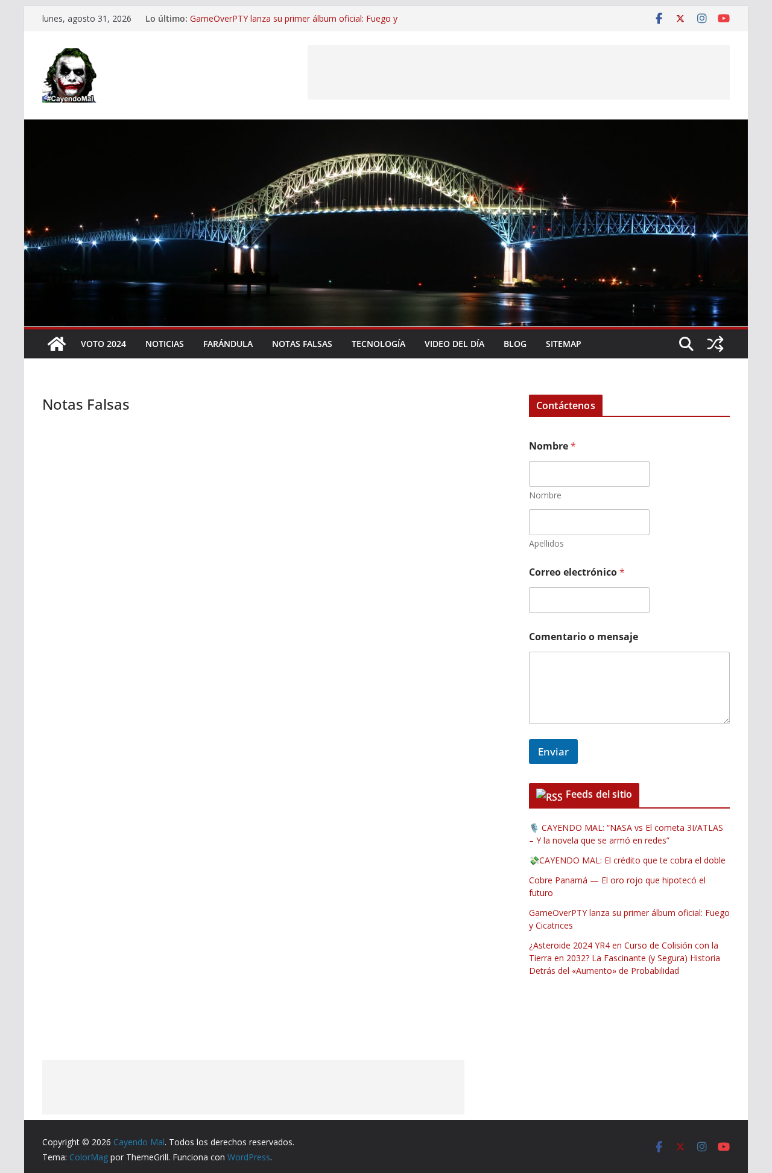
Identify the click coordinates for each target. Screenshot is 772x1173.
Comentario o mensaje (583, 637)
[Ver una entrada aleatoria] (715, 343)
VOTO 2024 (103, 343)
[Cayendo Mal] (56, 343)
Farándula (228, 343)
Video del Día (454, 343)
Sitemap (563, 343)
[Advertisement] (519, 72)
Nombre (545, 495)
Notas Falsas (302, 343)
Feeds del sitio (599, 794)
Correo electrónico (577, 572)
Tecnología (378, 343)
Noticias (164, 343)
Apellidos (546, 543)
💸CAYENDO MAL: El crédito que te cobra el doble (627, 860)
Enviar (553, 751)
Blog (515, 343)
